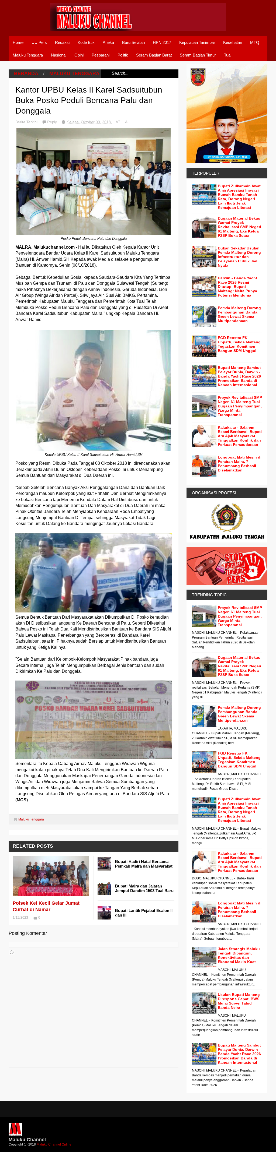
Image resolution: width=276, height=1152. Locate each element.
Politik (123, 55)
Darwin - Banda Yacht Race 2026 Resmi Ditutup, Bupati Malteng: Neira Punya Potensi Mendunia (237, 286)
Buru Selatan (133, 42)
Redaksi (62, 42)
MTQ (254, 42)
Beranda (26, 73)
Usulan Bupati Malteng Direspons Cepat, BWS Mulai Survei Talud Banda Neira (239, 1001)
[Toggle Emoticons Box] (12, 952)
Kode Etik (86, 42)
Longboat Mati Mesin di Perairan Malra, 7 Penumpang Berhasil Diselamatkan (239, 463)
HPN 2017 (162, 42)
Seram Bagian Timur (198, 55)
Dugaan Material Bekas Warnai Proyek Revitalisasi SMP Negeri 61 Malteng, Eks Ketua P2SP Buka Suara (239, 227)
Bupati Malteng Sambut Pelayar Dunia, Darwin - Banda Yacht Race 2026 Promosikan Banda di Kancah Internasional (239, 376)
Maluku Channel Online (54, 1144)
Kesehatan (232, 42)
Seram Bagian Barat (154, 55)
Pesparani (100, 55)
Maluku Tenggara (28, 55)
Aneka (108, 42)
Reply (52, 122)
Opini (79, 55)
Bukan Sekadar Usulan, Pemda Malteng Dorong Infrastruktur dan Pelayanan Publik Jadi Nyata (239, 256)
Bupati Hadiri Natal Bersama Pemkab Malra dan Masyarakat (143, 863)
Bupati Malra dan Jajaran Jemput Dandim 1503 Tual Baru (144, 888)
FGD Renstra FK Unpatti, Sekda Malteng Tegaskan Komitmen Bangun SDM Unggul (239, 344)
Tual (227, 55)
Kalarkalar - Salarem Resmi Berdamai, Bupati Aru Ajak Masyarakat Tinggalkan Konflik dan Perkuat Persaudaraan (240, 436)
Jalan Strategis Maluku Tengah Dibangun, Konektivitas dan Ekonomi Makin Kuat (239, 955)
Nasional (58, 55)
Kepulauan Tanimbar (197, 42)
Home (18, 42)
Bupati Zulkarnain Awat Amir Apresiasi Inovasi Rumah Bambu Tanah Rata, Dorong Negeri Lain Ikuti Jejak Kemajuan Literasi (239, 197)
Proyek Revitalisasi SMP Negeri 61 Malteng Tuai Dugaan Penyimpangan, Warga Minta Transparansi (240, 406)
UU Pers (39, 42)
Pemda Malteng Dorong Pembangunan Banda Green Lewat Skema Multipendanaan (239, 314)
